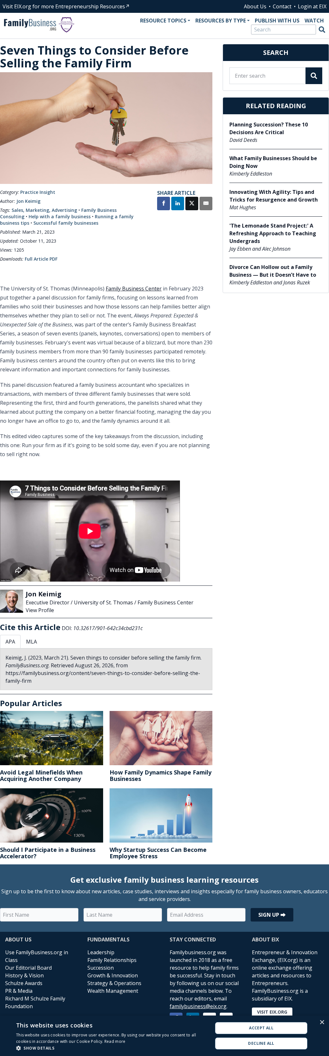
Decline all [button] (261, 1043)
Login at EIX (312, 6)
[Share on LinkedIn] (177, 204)
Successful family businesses (65, 223)
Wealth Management (112, 990)
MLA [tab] (31, 641)
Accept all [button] (261, 1028)
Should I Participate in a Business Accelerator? (47, 852)
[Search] (321, 29)
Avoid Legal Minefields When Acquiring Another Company (41, 775)
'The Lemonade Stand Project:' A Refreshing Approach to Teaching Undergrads (272, 233)
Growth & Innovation (112, 975)
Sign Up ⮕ (272, 914)
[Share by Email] (206, 204)
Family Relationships (112, 960)
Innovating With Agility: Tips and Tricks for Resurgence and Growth (273, 195)
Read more (115, 1041)
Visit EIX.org (272, 1012)
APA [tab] (10, 641)
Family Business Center (134, 288)
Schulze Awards (23, 983)
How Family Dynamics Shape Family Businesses (160, 775)
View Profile (40, 610)
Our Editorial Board (28, 967)
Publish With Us (277, 20)
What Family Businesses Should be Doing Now (273, 162)
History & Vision (24, 975)
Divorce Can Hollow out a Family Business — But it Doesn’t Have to (272, 271)
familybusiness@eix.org (198, 1006)
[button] (111, 1048)
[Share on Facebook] (163, 204)
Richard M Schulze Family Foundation (35, 1002)
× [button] (321, 1022)
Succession (100, 967)
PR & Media (18, 990)
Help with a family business (60, 216)
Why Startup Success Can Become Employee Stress (158, 852)
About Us (255, 6)
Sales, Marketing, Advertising (44, 210)
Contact (282, 6)
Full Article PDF (41, 259)
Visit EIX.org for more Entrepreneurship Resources (64, 6)
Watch (314, 20)
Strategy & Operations (114, 983)
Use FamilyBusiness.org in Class (36, 956)
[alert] (164, 1036)
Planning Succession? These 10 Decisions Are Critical (268, 128)
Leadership (100, 952)
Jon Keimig (28, 201)
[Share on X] (191, 204)
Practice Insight (37, 192)
